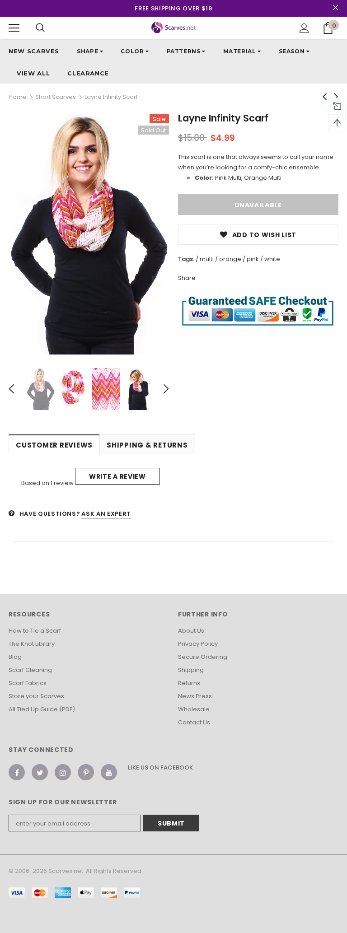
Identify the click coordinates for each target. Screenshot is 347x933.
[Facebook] (17, 772)
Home (18, 97)
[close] (335, 8)
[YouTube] (109, 772)
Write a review (117, 476)
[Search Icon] (40, 28)
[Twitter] (40, 772)
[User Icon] (304, 28)
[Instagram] (63, 772)
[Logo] (174, 27)
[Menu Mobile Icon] (14, 28)
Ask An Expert (106, 513)
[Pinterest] (86, 772)
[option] (89, 234)
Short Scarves (55, 97)
